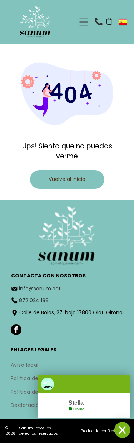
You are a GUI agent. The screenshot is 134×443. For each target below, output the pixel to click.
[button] (109, 21)
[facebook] (16, 330)
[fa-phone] (99, 26)
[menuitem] (67, 366)
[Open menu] (83, 22)
